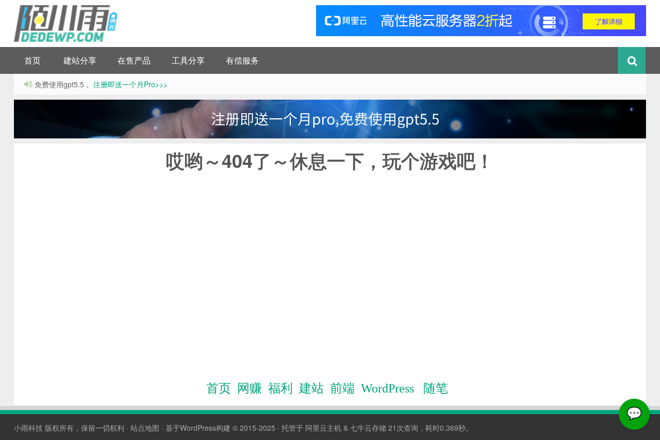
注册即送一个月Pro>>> (129, 84)
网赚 (249, 388)
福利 (280, 388)
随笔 (435, 388)
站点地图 (144, 427)
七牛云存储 (368, 427)
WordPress (387, 388)
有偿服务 (242, 60)
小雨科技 (28, 427)
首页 (32, 60)
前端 (342, 388)
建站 (311, 388)
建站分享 (79, 60)
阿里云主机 (323, 427)
